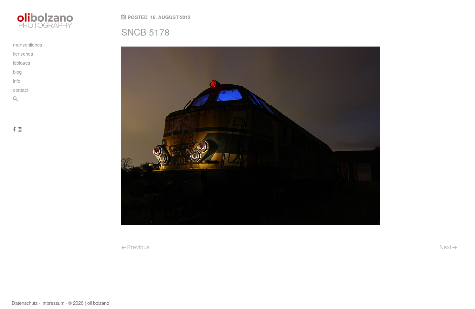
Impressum (52, 302)
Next (445, 246)
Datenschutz (24, 302)
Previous (138, 246)
